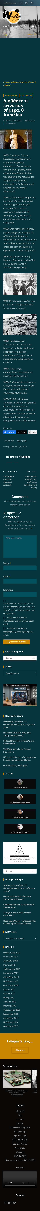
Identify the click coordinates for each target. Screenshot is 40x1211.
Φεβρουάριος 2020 (11, 1010)
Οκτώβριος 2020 (10, 985)
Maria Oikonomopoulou (20, 1127)
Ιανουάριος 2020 (10, 1014)
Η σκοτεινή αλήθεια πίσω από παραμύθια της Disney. (17, 734)
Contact (20, 1119)
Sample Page (20, 1131)
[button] (12, 462)
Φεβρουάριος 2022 (11, 953)
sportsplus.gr (20, 1135)
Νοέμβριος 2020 (10, 981)
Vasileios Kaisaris (20, 1140)
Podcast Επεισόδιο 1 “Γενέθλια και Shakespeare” (18, 742)
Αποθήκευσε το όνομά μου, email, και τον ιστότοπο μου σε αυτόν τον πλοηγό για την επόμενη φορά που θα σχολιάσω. (19, 608)
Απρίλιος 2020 (9, 1002)
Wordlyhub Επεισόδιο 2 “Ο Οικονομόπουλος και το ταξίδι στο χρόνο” (19, 724)
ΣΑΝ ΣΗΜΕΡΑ (26, 95)
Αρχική (6, 82)
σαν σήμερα (9, 441)
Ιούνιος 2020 (9, 993)
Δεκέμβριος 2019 (11, 1018)
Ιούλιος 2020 (9, 989)
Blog (20, 1115)
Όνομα (7, 563)
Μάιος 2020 (8, 997)
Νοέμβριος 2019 (10, 1022)
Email (6, 576)
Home (20, 1123)
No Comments (10, 123)
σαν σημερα (21, 441)
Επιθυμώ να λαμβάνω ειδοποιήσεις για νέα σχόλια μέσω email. (18, 621)
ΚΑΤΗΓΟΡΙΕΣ (20, 1156)
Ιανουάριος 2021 (10, 973)
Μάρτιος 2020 (9, 1006)
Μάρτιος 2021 (9, 965)
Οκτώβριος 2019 (10, 1026)
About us (20, 1111)
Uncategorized (10, 95)
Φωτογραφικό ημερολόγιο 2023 (20, 1160)
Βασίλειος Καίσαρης (18, 456)
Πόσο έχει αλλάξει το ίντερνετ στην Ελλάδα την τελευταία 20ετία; (19, 758)
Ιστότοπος (8, 590)
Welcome (20, 1152)
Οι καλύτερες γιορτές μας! (15, 765)
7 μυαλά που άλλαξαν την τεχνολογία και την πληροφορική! (17, 1092)
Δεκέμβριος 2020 (11, 977)
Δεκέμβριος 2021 (11, 961)
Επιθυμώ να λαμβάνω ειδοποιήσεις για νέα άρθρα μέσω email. (18, 631)
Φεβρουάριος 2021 (11, 969)
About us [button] (20, 1050)
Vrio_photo (20, 1148)
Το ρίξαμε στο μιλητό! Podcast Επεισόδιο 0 (17, 750)
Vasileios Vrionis (20, 1144)
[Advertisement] (20, 58)
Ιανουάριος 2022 (10, 957)
